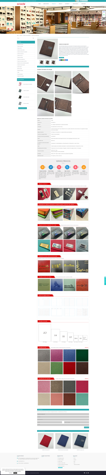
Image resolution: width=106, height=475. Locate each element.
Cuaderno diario (60, 461)
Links (74, 458)
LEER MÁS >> (87, 347)
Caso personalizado (20, 74)
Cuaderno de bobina (20, 57)
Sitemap (75, 459)
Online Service (105, 280)
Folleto (18, 72)
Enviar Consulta (61, 57)
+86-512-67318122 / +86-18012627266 (23, 463)
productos (21, 35)
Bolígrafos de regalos (20, 70)
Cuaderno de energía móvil (26, 35)
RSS (74, 461)
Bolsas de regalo (19, 68)
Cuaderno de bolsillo (20, 46)
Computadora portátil (20, 44)
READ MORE (60, 467)
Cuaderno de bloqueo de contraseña (63, 464)
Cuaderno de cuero (20, 55)
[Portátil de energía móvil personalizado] (63, 440)
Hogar (18, 35)
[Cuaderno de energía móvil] (42, 62)
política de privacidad (17, 471)
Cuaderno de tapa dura (20, 53)
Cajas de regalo (19, 66)
